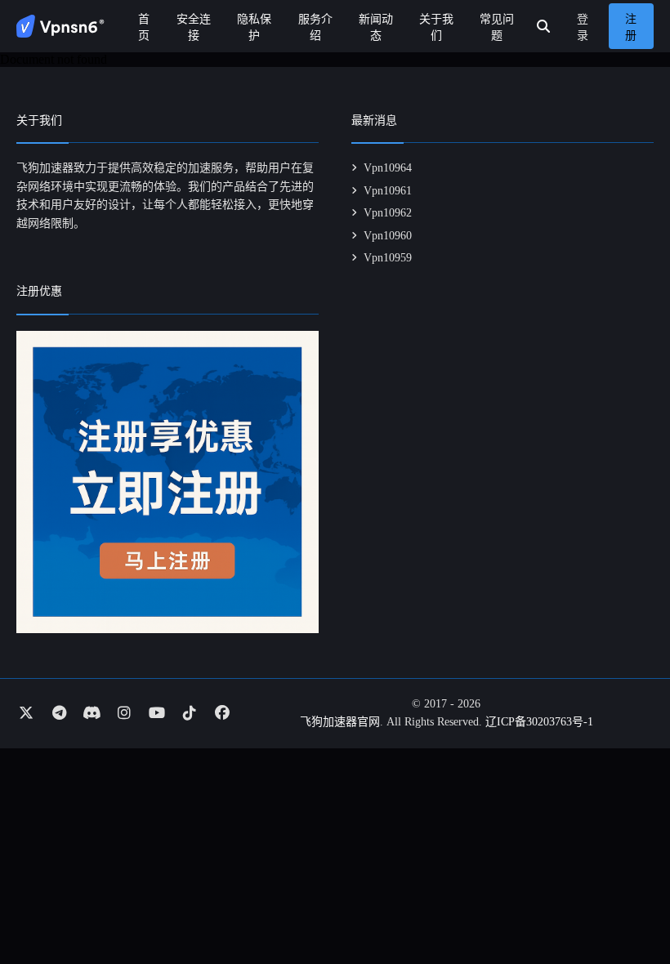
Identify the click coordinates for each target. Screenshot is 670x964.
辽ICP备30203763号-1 (539, 722)
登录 (582, 27)
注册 (630, 27)
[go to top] (626, 905)
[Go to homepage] (60, 26)
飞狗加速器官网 (340, 722)
